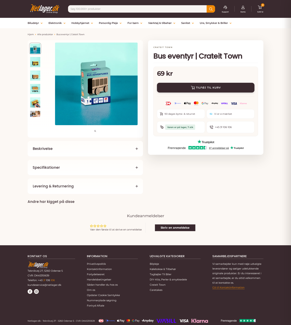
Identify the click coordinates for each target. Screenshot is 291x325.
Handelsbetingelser (99, 279)
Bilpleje (154, 263)
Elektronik (55, 23)
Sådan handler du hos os (102, 284)
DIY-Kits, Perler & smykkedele (168, 279)
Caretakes (156, 290)
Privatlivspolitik (96, 263)
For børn (133, 23)
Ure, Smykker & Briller (214, 23)
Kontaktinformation (99, 269)
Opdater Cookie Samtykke (103, 295)
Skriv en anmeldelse (175, 227)
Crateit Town (158, 284)
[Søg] (211, 9)
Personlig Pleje (108, 23)
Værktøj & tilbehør (160, 23)
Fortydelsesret (96, 274)
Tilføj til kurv (208, 87)
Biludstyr (33, 23)
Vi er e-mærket (223, 113)
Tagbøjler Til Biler (160, 274)
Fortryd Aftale (95, 305)
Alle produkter (45, 34)
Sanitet (185, 23)
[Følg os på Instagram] (36, 291)
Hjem (31, 34)
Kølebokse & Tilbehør (163, 269)
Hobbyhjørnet (80, 23)
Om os (91, 290)
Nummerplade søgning (101, 300)
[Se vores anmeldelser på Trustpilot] (205, 142)
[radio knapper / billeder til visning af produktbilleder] (35, 49)
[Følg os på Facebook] (30, 291)
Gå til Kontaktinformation (228, 287)
